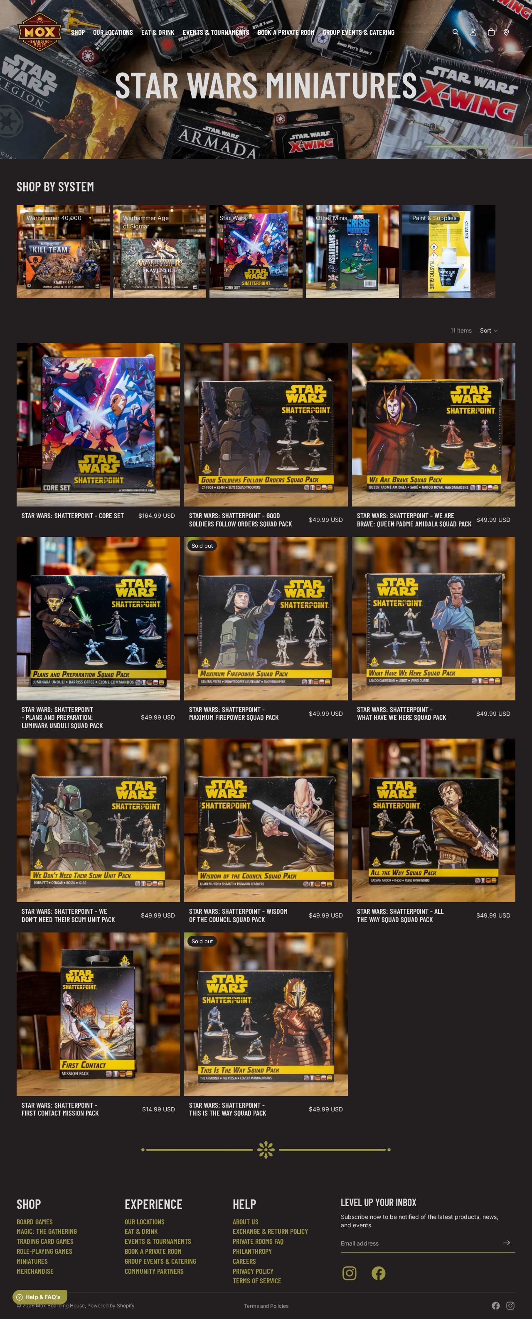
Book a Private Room (153, 1250)
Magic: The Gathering (47, 1231)
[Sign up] (506, 1243)
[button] (489, 330)
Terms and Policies (266, 1306)
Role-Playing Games (44, 1250)
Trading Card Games (45, 1241)
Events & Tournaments (158, 1241)
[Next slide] (505, 251)
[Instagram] (510, 1306)
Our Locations (145, 1221)
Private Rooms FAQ (258, 1241)
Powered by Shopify (111, 1305)
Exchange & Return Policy (270, 1231)
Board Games (35, 1221)
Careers (244, 1260)
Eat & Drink (141, 1231)
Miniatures (32, 1260)
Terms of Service (257, 1280)
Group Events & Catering (160, 1260)
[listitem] (351, 1275)
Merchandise (35, 1270)
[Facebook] (496, 1306)
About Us (246, 1221)
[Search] (455, 32)
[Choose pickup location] (506, 32)
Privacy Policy (253, 1270)
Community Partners (154, 1270)
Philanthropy (252, 1250)
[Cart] (491, 32)
